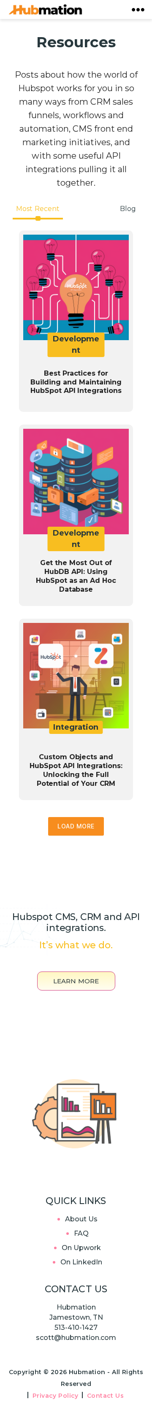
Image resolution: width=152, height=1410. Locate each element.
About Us (81, 1219)
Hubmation (88, 1372)
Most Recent (38, 209)
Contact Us (105, 1395)
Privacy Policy (56, 1395)
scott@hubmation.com (76, 1338)
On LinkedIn (81, 1262)
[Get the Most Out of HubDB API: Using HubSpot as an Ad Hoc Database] (76, 515)
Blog (128, 209)
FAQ (81, 1233)
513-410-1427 (76, 1327)
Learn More (76, 981)
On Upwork (81, 1248)
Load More (75, 826)
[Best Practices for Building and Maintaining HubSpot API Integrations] (76, 321)
